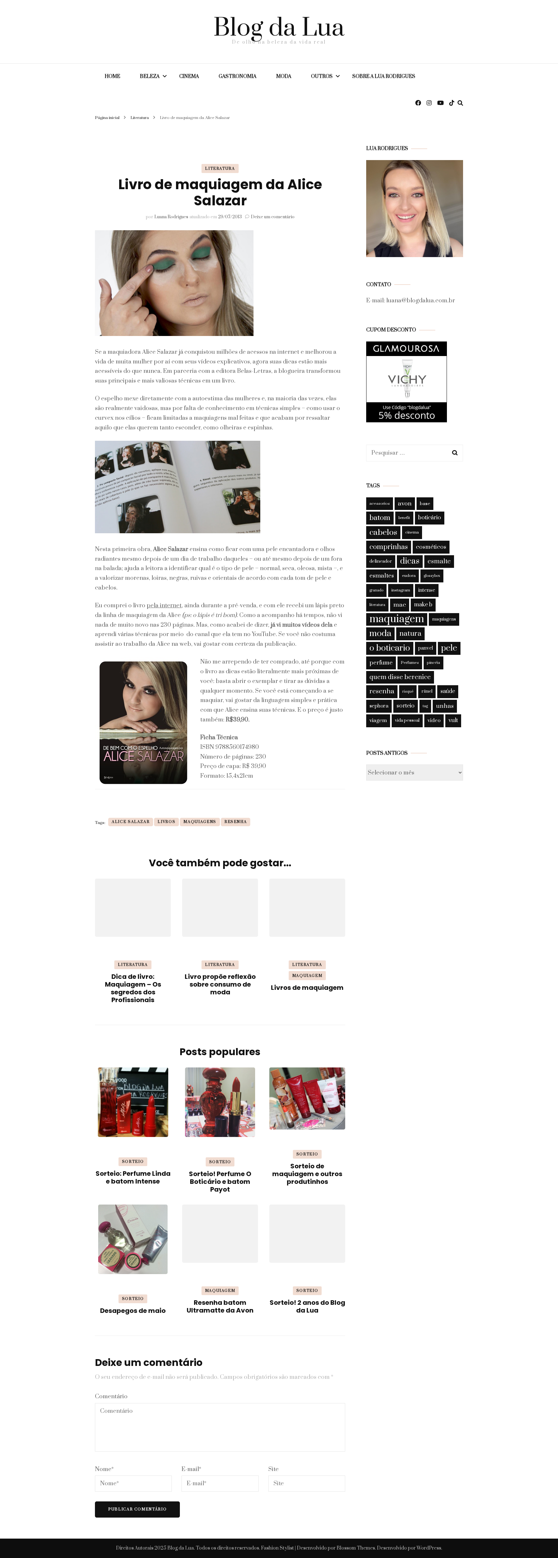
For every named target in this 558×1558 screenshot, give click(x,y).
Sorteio (133, 1161)
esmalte (439, 561)
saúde (447, 691)
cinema (412, 532)
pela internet (164, 605)
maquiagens (199, 821)
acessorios (379, 503)
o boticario (389, 648)
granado (376, 590)
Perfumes (410, 662)
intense (426, 590)
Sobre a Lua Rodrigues (383, 76)
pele (449, 648)
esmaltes (381, 575)
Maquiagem (307, 975)
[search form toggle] (460, 103)
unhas (445, 706)
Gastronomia (237, 76)
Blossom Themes (355, 1548)
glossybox (432, 575)
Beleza (150, 76)
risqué (407, 691)
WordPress (429, 1548)
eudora (409, 575)
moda (380, 633)
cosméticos (431, 547)
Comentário (111, 1396)
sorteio (406, 705)
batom (379, 518)
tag (425, 706)
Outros (322, 76)
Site (273, 1469)
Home (112, 76)
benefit (404, 517)
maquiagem (396, 619)
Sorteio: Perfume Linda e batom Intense (133, 1177)
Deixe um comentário (272, 217)
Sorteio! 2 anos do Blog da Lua (307, 1306)
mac (399, 605)
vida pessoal (407, 720)
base (425, 504)
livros (166, 821)
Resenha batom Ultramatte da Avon (220, 1306)
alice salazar (131, 821)
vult (453, 720)
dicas (409, 561)
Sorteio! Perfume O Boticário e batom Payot (220, 1181)
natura (410, 633)
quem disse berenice (400, 677)
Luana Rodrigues (171, 217)
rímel (426, 691)
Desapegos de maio (133, 1310)
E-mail (191, 1469)
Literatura (220, 168)
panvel (425, 648)
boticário (429, 517)
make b (423, 604)
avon (405, 503)
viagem (378, 720)
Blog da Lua (279, 28)
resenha (235, 821)
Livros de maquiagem (307, 987)
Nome (104, 1469)
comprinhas (388, 547)
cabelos (383, 532)
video (434, 720)
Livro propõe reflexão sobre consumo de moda (220, 984)
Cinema (189, 76)
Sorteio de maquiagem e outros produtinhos (307, 1174)
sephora (378, 706)
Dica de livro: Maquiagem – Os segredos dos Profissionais (133, 988)
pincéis (433, 662)
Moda (283, 76)
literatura (377, 604)
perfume (381, 662)
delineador (380, 561)
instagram (400, 590)
